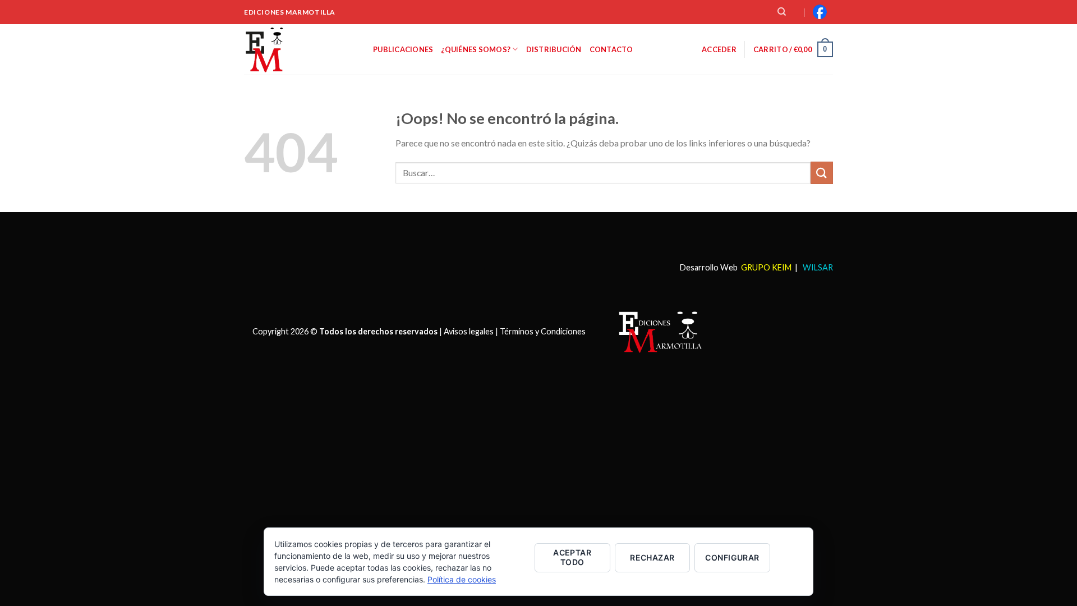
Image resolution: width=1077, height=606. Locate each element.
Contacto (611, 49)
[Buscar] (781, 12)
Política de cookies (461, 579)
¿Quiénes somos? (475, 49)
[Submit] (822, 172)
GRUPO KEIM (766, 267)
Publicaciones (403, 49)
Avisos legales (469, 331)
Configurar (732, 557)
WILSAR (817, 267)
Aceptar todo (572, 557)
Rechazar (652, 557)
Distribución (554, 49)
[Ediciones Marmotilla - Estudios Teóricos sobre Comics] (300, 49)
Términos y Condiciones (543, 331)
